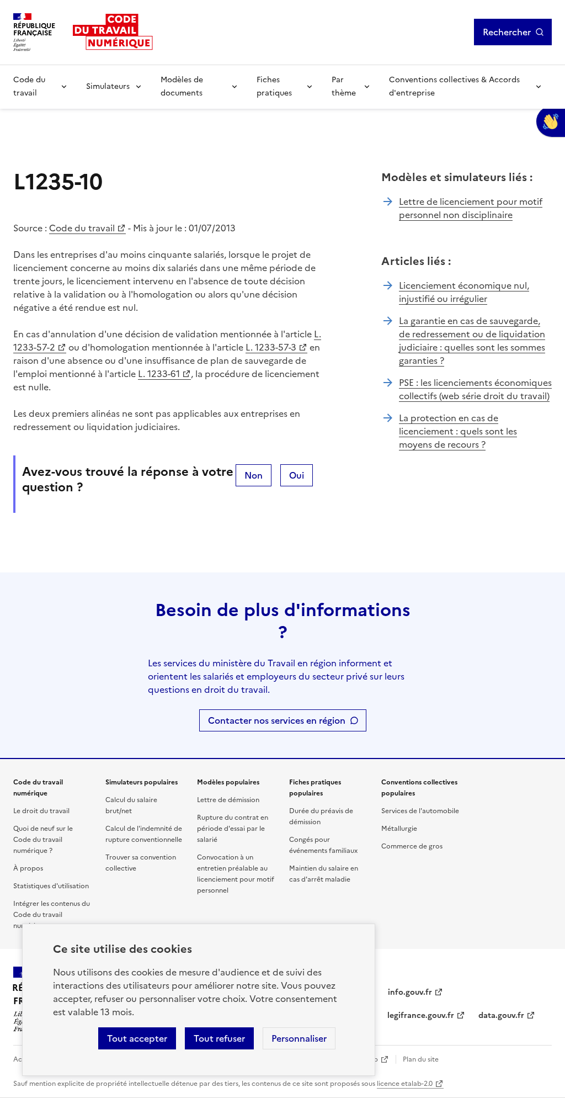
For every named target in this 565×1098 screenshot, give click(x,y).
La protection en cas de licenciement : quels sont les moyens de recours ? (458, 431)
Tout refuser (219, 1038)
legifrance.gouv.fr (420, 1015)
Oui (296, 475)
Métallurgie (399, 829)
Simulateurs (108, 86)
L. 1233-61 (159, 373)
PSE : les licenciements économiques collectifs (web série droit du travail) (475, 389)
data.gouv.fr (501, 1015)
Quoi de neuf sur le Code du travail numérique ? (43, 840)
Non (253, 475)
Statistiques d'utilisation (51, 886)
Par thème (344, 86)
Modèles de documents (182, 86)
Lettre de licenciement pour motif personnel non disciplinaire (470, 208)
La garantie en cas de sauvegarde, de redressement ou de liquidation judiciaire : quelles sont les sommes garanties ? (472, 340)
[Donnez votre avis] (550, 121)
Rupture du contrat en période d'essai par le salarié (232, 829)
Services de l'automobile (420, 811)
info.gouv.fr (410, 992)
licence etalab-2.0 (405, 1084)
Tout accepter (137, 1038)
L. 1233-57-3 (271, 347)
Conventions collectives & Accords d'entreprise (454, 86)
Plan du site (421, 1059)
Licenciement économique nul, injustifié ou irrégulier (464, 292)
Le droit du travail (41, 811)
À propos (28, 868)
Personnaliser (299, 1038)
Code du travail (29, 86)
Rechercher (507, 32)
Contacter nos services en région (276, 720)
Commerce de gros (412, 846)
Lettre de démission (228, 800)
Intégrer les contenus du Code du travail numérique (51, 915)
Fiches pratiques (274, 86)
